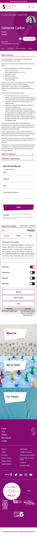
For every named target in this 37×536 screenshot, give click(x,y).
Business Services (6, 458)
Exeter (3, 428)
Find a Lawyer (12, 15)
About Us (3, 449)
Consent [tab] (6, 235)
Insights (30, 48)
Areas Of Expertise (20, 48)
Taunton (4, 434)
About (2, 48)
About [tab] (30, 235)
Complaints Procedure (26, 452)
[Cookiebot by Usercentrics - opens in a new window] (27, 231)
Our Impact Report (25, 465)
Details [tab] (18, 235)
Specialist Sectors (6, 464)
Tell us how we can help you (11, 192)
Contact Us (23, 462)
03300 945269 (4, 42)
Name (5, 172)
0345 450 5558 (24, 1)
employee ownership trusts (11, 70)
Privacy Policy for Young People (26, 459)
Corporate (4, 34)
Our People (4, 15)
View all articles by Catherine (28, 226)
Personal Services (6, 461)
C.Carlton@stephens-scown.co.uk (9, 43)
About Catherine (7, 55)
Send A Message (29, 39)
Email (5, 186)
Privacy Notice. (6, 215)
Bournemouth (6, 437)
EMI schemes (22, 72)
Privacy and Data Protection (27, 455)
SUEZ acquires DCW (23, 96)
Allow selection (18, 298)
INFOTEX (32, 531)
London (4, 440)
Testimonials (10, 48)
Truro (3, 431)
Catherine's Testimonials (10, 158)
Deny (18, 303)
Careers (3, 452)
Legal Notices (23, 449)
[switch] (32, 272)
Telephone (6, 179)
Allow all (18, 292)
